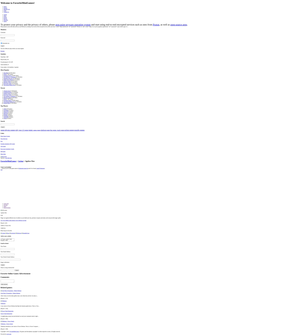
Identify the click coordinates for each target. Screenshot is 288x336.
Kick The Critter (7, 83)
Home (5, 6)
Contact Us (6, 12)
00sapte (5, 114)
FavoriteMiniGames (8, 161)
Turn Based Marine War (9, 85)
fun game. (53, 130)
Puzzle (5, 17)
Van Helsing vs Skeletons (10, 77)
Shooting (6, 20)
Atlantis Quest (7, 91)
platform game (45, 130)
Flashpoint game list (23, 168)
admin (5, 109)
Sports (5, 21)
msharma (6, 113)
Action (5, 14)
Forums (5, 8)
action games (69, 130)
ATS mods (3, 146)
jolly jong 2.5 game (21, 130)
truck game (60, 130)
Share (5, 206)
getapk (5, 118)
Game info (6, 203)
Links (5, 10)
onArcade (9, 334)
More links (3, 154)
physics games (10, 130)
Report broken (7, 207)
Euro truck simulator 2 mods (7, 149)
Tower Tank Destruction (6, 313)
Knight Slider (7, 103)
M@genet (3, 151)
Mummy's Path (7, 82)
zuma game (36, 130)
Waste (5, 74)
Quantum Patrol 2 (8, 75)
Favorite (6, 205)
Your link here (4, 138)
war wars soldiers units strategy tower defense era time (13, 220)
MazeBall (6, 73)
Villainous (3, 303)
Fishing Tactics (7, 81)
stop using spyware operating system (73, 24)
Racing (5, 18)
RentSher (6, 115)
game (3, 130)
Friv (2, 141)
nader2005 (6, 117)
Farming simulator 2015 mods (8, 144)
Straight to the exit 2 (8, 78)
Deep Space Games (5, 136)
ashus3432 (6, 111)
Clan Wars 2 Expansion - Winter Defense (10, 293)
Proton (156, 24)
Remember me (5, 43)
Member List (7, 9)
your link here (8, 158)
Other (5, 16)
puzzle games (79, 130)
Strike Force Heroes (8, 79)
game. (31, 130)
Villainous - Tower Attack (7, 324)
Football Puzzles (7, 92)
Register (2, 51)
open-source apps (178, 24)
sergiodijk (6, 110)
